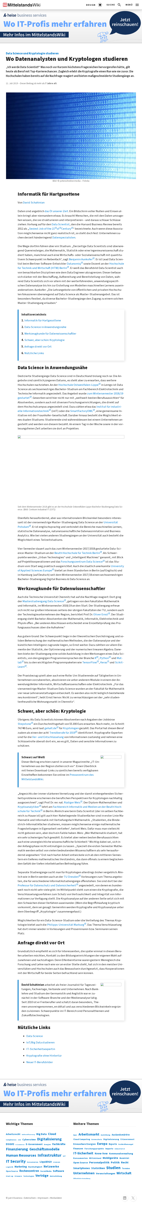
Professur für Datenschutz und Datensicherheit (47, 885)
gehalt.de (50, 728)
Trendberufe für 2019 (62, 733)
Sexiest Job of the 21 (42, 229)
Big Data (41, 1134)
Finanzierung (17, 1149)
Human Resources (21, 1155)
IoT (64, 1156)
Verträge (42, 1175)
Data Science (34, 1036)
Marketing (21, 1167)
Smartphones (81, 1168)
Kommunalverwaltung (121, 1153)
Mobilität (124, 1158)
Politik (115, 1162)
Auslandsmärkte (121, 1134)
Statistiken (98, 1168)
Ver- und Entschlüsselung (48, 737)
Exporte (113, 1144)
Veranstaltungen (105, 1173)
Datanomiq (74, 264)
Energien (47, 1144)
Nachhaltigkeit (35, 1167)
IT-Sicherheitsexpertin (40, 1049)
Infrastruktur (49, 1155)
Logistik (9, 1167)
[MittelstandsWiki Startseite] (20, 5)
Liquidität (46, 1162)
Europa (102, 1144)
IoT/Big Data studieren (40, 1042)
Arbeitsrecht (13, 1134)
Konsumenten (32, 1162)
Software (58, 1171)
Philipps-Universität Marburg (65, 925)
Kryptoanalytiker (28, 807)
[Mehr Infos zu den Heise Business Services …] (71, 26)
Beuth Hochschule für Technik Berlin (77, 553)
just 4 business (15, 1198)
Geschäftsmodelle (44, 1149)
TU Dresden (71, 877)
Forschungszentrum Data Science (82, 562)
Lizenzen (56, 1162)
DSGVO (10, 1144)
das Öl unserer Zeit (56, 211)
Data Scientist (61, 224)
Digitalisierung (49, 1139)
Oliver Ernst (100, 614)
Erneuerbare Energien (84, 1144)
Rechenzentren (29, 1171)
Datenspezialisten (63, 237)
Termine (126, 1168)
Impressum (43, 1198)
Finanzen (78, 1148)
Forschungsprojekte (94, 1148)
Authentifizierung (28, 1134)
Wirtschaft (124, 1173)
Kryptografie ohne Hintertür (44, 1056)
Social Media (45, 1171)
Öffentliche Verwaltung (81, 1178)
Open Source (12, 1171)
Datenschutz (96, 1139)
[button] (114, 5)
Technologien (28, 1176)
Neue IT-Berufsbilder (39, 1062)
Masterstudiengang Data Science (43, 601)
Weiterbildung (56, 1176)
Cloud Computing (81, 1139)
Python (104, 658)
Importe (109, 1148)
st (58, 229)
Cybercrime (29, 1139)
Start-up (9, 1176)
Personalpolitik (99, 1162)
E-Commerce (20, 1144)
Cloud (52, 1134)
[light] (94, 5)
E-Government (34, 1144)
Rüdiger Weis (72, 802)
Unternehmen (84, 1173)
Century (66, 229)
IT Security (16, 1161)
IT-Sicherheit (83, 1153)
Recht (124, 1162)
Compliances (11, 1140)
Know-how (101, 1153)
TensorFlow (89, 662)
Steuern (18, 1176)
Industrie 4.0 (120, 1149)
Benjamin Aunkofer (80, 259)
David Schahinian (34, 203)
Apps (75, 1135)
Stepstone (24, 724)
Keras (103, 662)
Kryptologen (71, 728)
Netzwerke (51, 1166)
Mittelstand (95, 1158)
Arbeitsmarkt (88, 1134)
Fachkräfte (58, 1144)
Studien (113, 1168)
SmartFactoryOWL (81, 411)
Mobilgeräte (110, 1158)
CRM (19, 1140)
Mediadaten (56, 1198)
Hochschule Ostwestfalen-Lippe (78, 385)
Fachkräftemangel (125, 1144)
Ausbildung (105, 1135)
